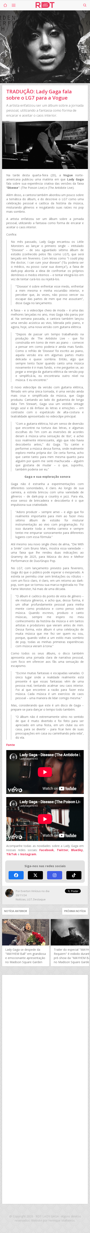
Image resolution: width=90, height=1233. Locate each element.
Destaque (39, 899)
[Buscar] (85, 5)
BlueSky (77, 850)
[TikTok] (73, 875)
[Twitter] (35, 875)
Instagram (28, 854)
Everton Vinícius (31, 891)
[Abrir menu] (13, 5)
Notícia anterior (15, 911)
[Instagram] (54, 875)
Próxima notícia (75, 911)
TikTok (11, 854)
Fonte (10, 745)
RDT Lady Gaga (45, 5)
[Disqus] (45, 1033)
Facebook (46, 850)
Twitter (62, 850)
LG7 (29, 899)
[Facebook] (16, 875)
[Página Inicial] (5, 5)
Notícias (21, 899)
